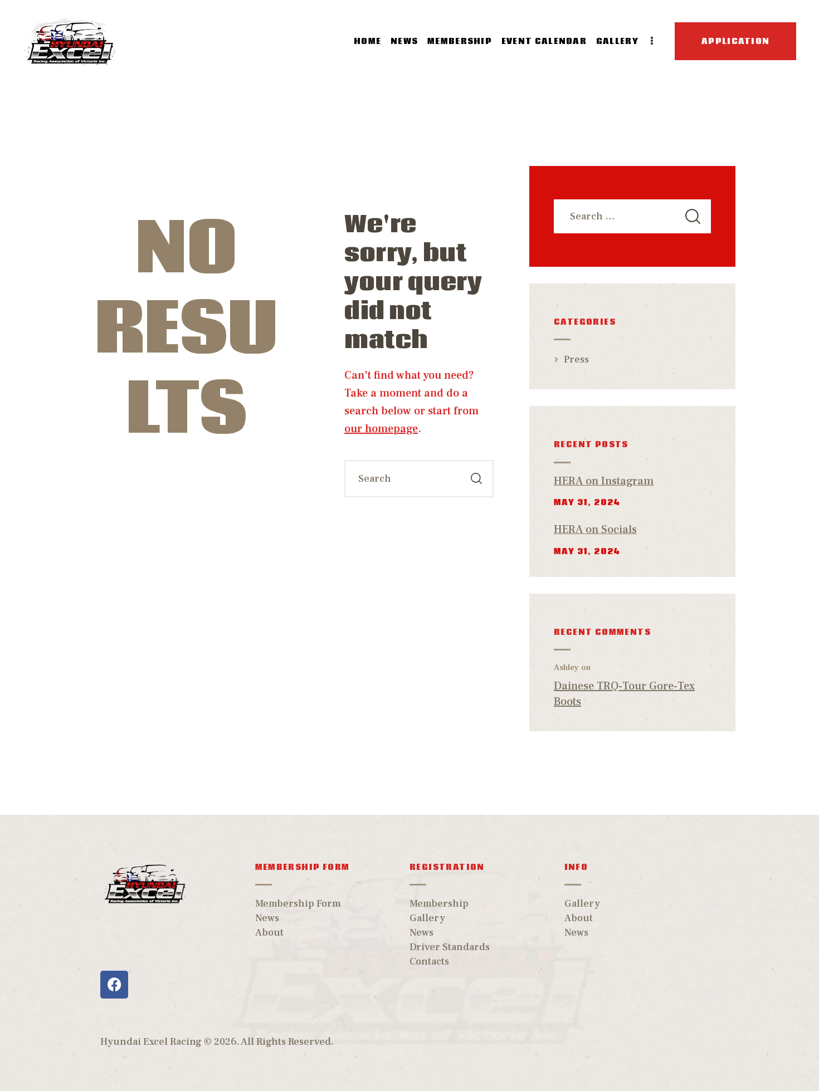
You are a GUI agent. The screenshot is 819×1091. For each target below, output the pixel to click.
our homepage (381, 429)
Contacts (429, 961)
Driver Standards (450, 947)
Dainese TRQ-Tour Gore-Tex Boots (624, 694)
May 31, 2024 (587, 502)
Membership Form (298, 903)
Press (576, 359)
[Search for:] (632, 216)
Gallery (427, 918)
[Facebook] (114, 985)
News (267, 918)
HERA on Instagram (604, 481)
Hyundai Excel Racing (151, 1041)
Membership (439, 903)
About (269, 932)
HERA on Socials (595, 529)
